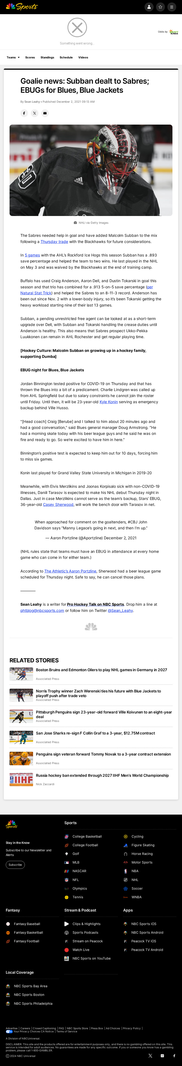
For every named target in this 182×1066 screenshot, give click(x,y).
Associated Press (47, 678)
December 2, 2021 (120, 538)
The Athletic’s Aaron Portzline (70, 571)
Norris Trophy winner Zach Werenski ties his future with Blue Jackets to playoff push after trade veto (98, 693)
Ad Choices (113, 1028)
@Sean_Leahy (120, 610)
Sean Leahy (32, 101)
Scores (30, 57)
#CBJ (132, 522)
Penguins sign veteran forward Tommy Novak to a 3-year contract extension (103, 754)
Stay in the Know (18, 842)
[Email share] (45, 113)
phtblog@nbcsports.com (42, 610)
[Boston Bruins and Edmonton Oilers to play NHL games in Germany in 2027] (21, 674)
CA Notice (47, 1031)
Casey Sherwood (58, 504)
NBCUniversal (31, 1038)
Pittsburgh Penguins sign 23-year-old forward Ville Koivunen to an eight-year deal (104, 714)
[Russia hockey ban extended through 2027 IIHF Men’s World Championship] (21, 779)
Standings (47, 57)
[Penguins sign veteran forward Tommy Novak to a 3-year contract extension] (21, 758)
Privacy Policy (132, 1028)
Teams (11, 57)
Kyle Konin (109, 401)
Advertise (12, 1028)
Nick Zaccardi (45, 784)
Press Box (97, 1028)
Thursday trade (54, 241)
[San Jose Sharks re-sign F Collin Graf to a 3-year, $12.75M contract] (21, 737)
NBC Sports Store (77, 1028)
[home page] (22, 7)
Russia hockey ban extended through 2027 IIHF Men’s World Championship (102, 775)
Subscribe (15, 864)
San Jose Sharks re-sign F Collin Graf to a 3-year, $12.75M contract (95, 733)
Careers (25, 1028)
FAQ (61, 1028)
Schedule (66, 57)
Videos (83, 57)
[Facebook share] (24, 113)
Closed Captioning (44, 1028)
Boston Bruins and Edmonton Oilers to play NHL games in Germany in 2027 (101, 669)
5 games (32, 255)
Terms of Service (66, 1031)
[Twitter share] (34, 113)
